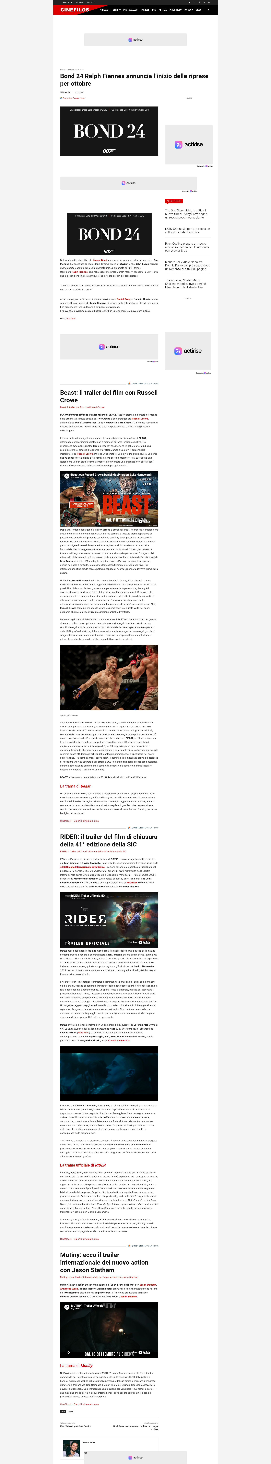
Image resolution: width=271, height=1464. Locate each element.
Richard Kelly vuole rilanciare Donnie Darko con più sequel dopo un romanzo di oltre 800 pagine (187, 265)
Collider (71, 318)
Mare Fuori (83, 1107)
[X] (204, 2)
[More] (155, 99)
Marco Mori (66, 92)
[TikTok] (199, 2)
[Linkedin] (142, 99)
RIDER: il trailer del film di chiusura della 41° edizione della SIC (93, 926)
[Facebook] (189, 2)
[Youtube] (209, 2)
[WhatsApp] (135, 99)
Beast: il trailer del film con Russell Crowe (82, 444)
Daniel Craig (123, 299)
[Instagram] (194, 2)
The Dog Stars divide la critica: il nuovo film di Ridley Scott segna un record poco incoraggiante (186, 214)
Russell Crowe (85, 491)
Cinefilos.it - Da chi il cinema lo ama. (79, 895)
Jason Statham (148, 1359)
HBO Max (132, 957)
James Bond (100, 260)
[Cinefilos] (76, 9)
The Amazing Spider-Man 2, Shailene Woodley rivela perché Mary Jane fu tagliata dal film (185, 284)
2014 (81, 69)
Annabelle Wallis (69, 1363)
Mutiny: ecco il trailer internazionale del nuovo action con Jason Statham (99, 1352)
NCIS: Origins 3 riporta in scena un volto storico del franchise (187, 230)
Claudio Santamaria (118, 1115)
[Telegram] (148, 99)
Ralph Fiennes (80, 271)
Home (62, 69)
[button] (208, 10)
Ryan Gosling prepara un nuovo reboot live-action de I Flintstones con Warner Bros (187, 247)
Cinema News (72, 69)
